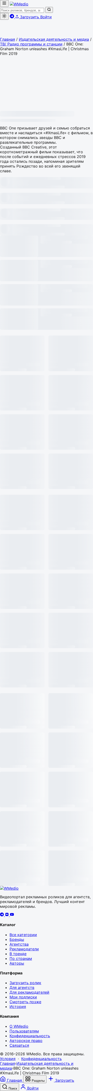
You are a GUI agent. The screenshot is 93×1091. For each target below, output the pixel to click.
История (18, 1006)
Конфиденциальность (30, 1035)
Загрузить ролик (25, 982)
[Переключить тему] (4, 16)
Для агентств (22, 987)
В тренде (18, 953)
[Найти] (49, 10)
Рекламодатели (24, 949)
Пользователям (24, 1031)
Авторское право (26, 1040)
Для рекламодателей (29, 992)
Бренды (17, 939)
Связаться (19, 1045)
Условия (8, 1058)
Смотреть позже (25, 1001)
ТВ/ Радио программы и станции (31, 44)
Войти (46, 17)
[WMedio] (19, 4)
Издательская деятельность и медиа (54, 39)
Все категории (23, 934)
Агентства (19, 944)
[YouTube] (12, 915)
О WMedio (19, 1026)
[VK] (7, 915)
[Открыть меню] (4, 3)
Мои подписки (23, 997)
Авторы (17, 963)
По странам (21, 958)
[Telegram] (2, 915)
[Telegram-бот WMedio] (12, 17)
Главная (7, 39)
